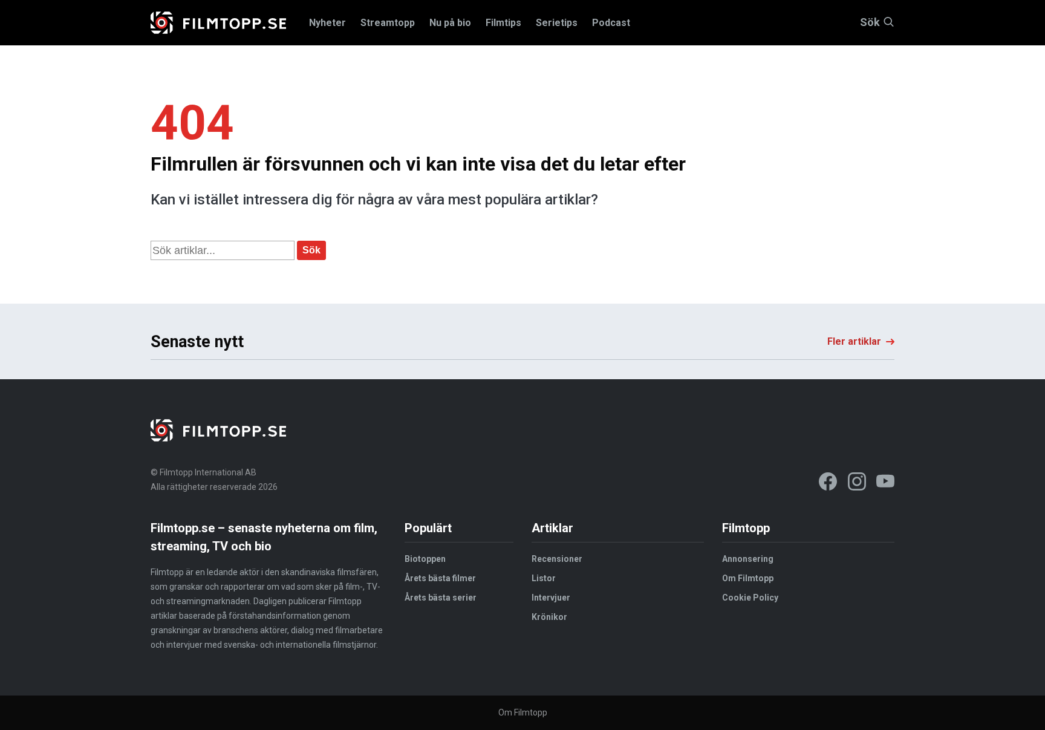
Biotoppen (425, 559)
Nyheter (327, 22)
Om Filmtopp (747, 578)
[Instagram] (857, 483)
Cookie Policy (750, 597)
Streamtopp (387, 22)
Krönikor (549, 617)
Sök (870, 22)
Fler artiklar (854, 341)
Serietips (557, 22)
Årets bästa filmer (440, 578)
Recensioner (557, 559)
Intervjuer (551, 597)
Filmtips (503, 22)
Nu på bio (450, 22)
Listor (544, 578)
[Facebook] (828, 483)
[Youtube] (885, 483)
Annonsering (747, 559)
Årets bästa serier (441, 597)
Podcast (611, 22)
